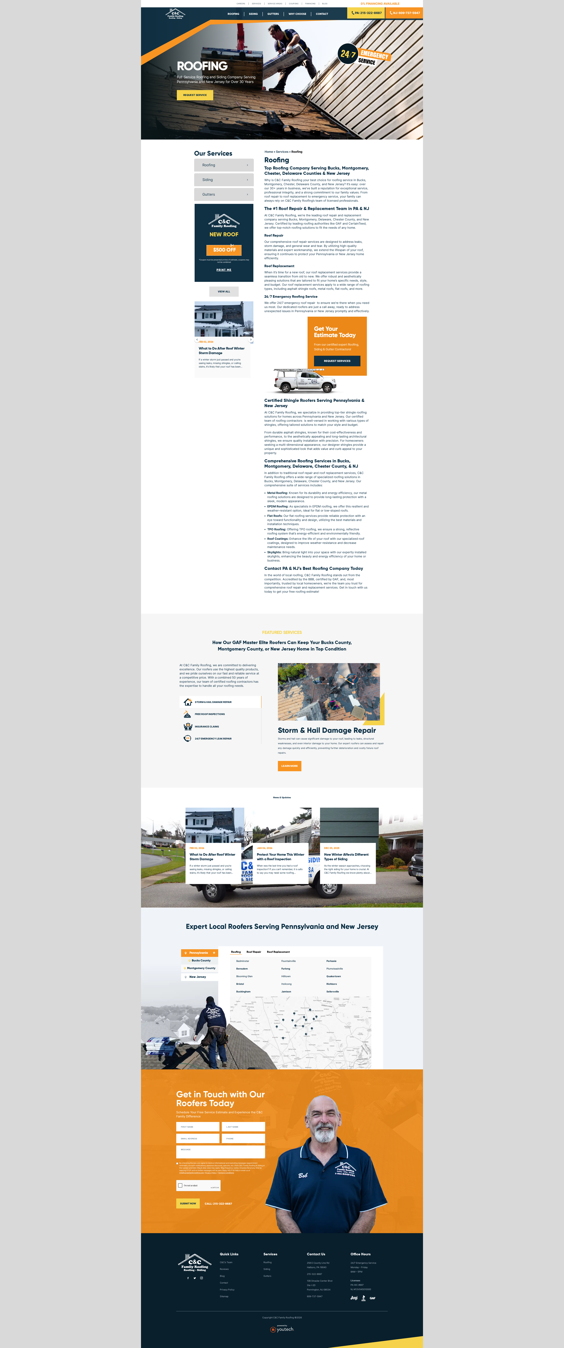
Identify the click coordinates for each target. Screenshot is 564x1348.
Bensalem (242, 968)
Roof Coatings (277, 538)
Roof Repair (273, 235)
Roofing (233, 14)
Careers (241, 3)
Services (256, 3)
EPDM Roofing (277, 506)
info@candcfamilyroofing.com (191, 1173)
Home (269, 151)
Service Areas (275, 3)
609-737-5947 (315, 1296)
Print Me (223, 270)
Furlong (285, 968)
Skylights (274, 552)
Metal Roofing (277, 493)
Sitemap (224, 1296)
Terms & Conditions (226, 1173)
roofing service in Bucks (348, 180)
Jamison (286, 991)
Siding (253, 14)
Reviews (224, 1269)
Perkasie (331, 961)
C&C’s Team (226, 1262)
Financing (310, 3)
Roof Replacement (279, 266)
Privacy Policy (211, 1173)
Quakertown (334, 976)
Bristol (240, 983)
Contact (322, 14)
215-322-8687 (314, 1274)
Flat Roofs (274, 516)
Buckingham (243, 991)
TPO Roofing (276, 529)
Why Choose (297, 14)
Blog (324, 3)
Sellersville (333, 991)
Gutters (273, 14)
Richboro (332, 983)
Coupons (293, 3)
